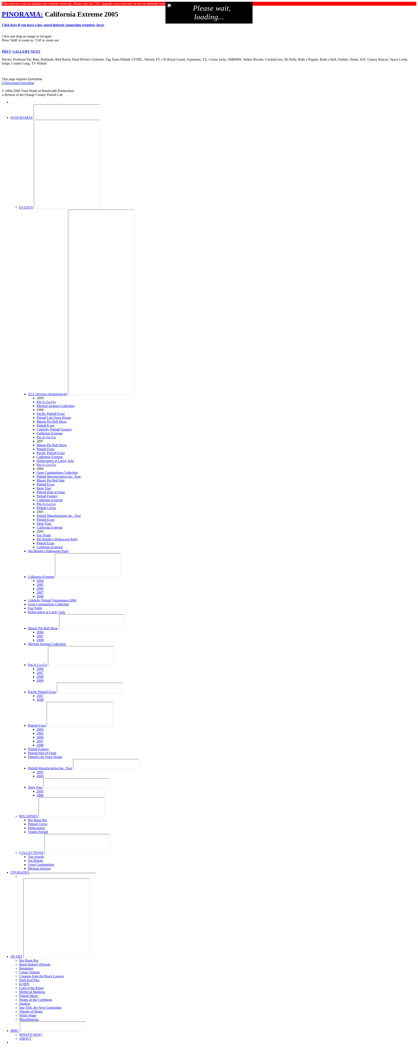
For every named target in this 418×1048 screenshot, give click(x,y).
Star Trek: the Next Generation (40, 1007)
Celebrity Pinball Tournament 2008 (52, 600)
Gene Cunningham (41, 864)
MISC (14, 1031)
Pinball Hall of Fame (51, 492)
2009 (40, 680)
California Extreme (50, 433)
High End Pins (29, 980)
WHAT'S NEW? (30, 1034)
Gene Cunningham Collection (57, 472)
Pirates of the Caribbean (35, 1000)
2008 (40, 596)
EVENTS (26, 207)
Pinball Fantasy (47, 496)
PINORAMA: (22, 14)
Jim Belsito (35, 860)
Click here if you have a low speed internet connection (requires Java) (53, 25)
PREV (7, 51)
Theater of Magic (31, 1011)
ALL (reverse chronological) (47, 394)
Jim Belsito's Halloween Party (57, 539)
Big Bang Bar (37, 820)
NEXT (35, 51)
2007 (40, 592)
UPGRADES (19, 872)
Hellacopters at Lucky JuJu (55, 461)
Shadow (24, 1003)
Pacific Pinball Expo (51, 414)
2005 (40, 584)
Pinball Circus (46, 508)
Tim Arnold (36, 857)
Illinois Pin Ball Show (52, 421)
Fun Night (44, 535)
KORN (24, 984)
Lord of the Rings (31, 988)
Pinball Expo (45, 425)
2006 (40, 588)
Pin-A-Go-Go (46, 402)
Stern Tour (44, 488)
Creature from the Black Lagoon (41, 976)
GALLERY (21, 51)
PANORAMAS (21, 117)
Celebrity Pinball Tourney (54, 429)
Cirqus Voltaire (29, 972)
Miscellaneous (29, 1019)
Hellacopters (36, 828)
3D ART (16, 956)
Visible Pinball (38, 832)
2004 (40, 581)
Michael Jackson (39, 868)
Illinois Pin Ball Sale (51, 480)
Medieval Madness (32, 992)
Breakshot (26, 968)
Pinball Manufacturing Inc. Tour (59, 476)
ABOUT (25, 1038)
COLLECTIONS (31, 853)
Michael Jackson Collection (55, 406)
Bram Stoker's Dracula (34, 964)
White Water (27, 1015)
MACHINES (28, 816)
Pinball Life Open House (54, 417)
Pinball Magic (28, 996)
